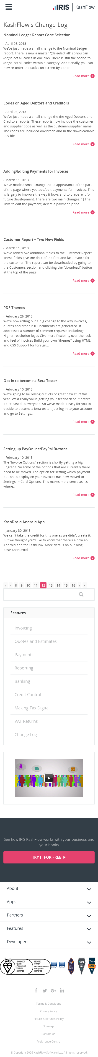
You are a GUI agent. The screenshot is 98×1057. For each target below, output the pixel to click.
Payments (24, 654)
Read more (80, 76)
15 (66, 585)
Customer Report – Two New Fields (33, 239)
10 (28, 585)
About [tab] (12, 888)
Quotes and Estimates (36, 641)
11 (36, 585)
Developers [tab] (17, 941)
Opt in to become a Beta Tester (30, 380)
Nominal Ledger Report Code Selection (36, 34)
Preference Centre (48, 1041)
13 (51, 585)
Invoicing (23, 628)
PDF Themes (14, 307)
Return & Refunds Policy (49, 1019)
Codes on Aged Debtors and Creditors (36, 103)
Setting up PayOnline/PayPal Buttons (35, 448)
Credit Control (28, 694)
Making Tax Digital (32, 708)
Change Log (26, 734)
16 (73, 585)
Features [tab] (15, 928)
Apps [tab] (11, 901)
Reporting (24, 668)
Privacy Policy (48, 1011)
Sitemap (48, 1026)
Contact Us (48, 1034)
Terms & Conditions (48, 1004)
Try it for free (47, 857)
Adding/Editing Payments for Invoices (36, 171)
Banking (22, 681)
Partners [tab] (15, 915)
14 (58, 585)
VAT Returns (26, 721)
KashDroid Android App (24, 521)
